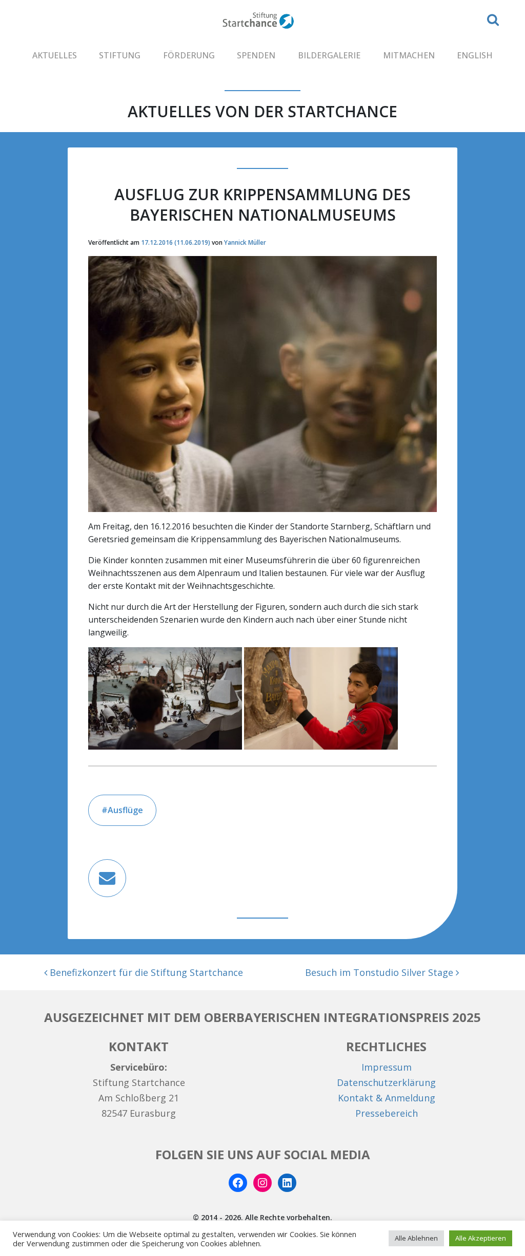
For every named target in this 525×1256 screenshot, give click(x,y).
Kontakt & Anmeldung (386, 1098)
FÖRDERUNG (189, 55)
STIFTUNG (119, 55)
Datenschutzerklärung (386, 1082)
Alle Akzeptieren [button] (480, 1238)
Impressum (386, 1067)
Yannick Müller (245, 242)
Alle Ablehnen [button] (416, 1238)
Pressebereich (386, 1113)
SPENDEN (256, 55)
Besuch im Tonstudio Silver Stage (380, 972)
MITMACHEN (409, 55)
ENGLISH (475, 55)
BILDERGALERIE (329, 55)
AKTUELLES (54, 55)
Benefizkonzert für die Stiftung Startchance (145, 972)
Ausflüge (125, 810)
